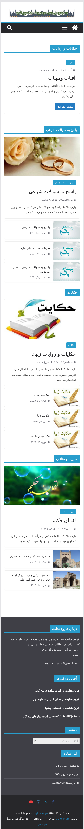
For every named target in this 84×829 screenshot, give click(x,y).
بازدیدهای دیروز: (70, 774)
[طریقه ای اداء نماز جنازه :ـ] (66, 251)
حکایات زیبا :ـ (42, 395)
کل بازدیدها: (72, 783)
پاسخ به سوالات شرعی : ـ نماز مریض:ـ (31, 269)
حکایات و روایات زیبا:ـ (54, 353)
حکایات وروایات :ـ (39, 436)
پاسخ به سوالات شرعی (64, 182)
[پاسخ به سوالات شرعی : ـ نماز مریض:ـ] (66, 272)
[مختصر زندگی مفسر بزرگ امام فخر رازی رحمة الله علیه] (66, 580)
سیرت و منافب (67, 511)
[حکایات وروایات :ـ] (66, 439)
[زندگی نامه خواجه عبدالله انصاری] (66, 559)
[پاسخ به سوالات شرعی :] (42, 156)
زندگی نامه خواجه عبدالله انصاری (30, 556)
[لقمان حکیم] (42, 485)
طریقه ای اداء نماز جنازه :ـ (34, 248)
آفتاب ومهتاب (61, 77)
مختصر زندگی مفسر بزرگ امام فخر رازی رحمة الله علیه (31, 577)
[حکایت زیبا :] (66, 418)
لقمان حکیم (64, 520)
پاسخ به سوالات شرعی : (51, 191)
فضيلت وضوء (53, 708)
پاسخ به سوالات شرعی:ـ (35, 227)
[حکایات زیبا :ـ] (66, 397)
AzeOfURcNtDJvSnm (66, 716)
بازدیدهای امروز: (69, 765)
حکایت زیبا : (42, 415)
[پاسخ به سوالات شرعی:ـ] (66, 230)
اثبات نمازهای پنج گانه (48, 690)
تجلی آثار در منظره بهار (47, 699)
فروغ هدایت (45, 70)
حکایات (71, 62)
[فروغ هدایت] (75, 28)
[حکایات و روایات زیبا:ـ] (42, 319)
